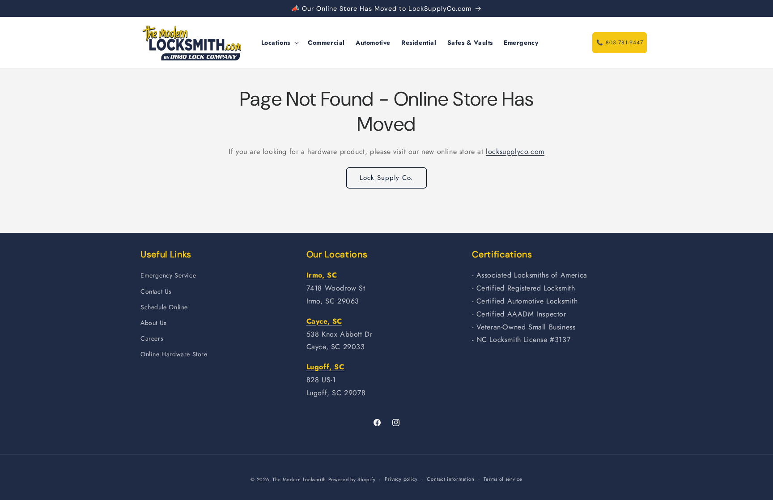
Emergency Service (168, 275)
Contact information (450, 479)
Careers (151, 338)
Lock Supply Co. (386, 178)
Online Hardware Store (174, 354)
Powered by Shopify (352, 479)
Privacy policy (401, 479)
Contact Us (156, 291)
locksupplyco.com (515, 151)
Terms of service (503, 479)
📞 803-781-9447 (619, 42)
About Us (153, 322)
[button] (279, 42)
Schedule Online (164, 307)
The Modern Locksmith (299, 479)
